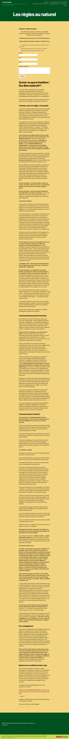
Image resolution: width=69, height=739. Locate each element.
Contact (65, 5)
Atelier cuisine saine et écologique (40, 3)
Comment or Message (24, 66)
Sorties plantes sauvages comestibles (58, 2)
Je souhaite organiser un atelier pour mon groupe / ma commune (33, 48)
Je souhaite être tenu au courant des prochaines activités (32, 50)
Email (20, 62)
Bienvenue (46, 2)
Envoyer (22, 76)
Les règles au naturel (53, 3)
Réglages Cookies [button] (59, 736)
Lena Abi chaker (6, 2)
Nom (20, 57)
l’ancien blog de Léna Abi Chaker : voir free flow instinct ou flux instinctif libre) (34, 691)
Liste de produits (63, 3)
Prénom (21, 53)
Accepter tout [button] (65, 736)
